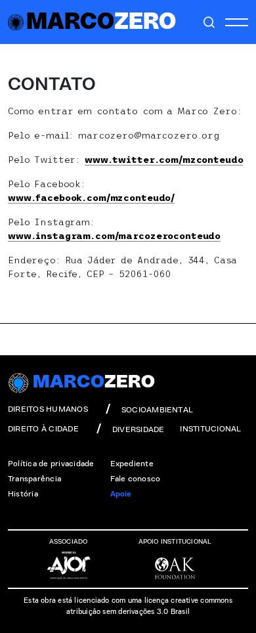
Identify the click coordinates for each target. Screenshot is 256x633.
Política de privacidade (51, 464)
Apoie (121, 494)
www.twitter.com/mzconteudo (164, 159)
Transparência (34, 479)
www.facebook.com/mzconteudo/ (91, 197)
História (23, 494)
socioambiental (157, 410)
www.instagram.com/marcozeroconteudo (114, 235)
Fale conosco (135, 479)
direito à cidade (43, 429)
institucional (210, 429)
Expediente (132, 464)
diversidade (138, 429)
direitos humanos (48, 409)
